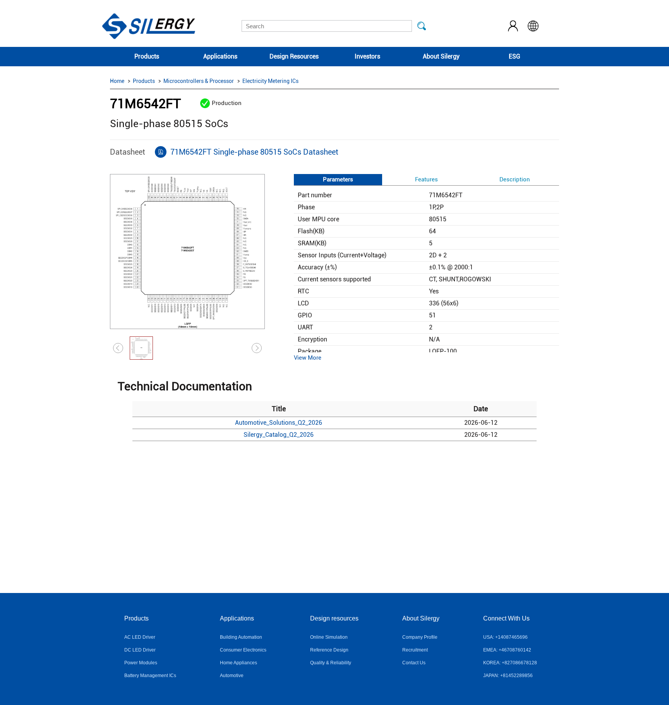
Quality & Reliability (330, 662)
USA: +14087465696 (505, 637)
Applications (220, 56)
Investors (367, 56)
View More (307, 357)
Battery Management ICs (150, 675)
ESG (514, 56)
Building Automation (241, 637)
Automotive (232, 675)
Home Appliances (238, 662)
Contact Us (413, 662)
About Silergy (441, 56)
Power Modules (140, 662)
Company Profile (419, 637)
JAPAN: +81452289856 (508, 675)
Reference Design (329, 650)
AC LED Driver (139, 637)
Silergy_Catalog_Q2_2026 (279, 434)
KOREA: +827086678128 (510, 662)
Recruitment (415, 650)
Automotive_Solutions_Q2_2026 (278, 422)
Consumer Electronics (243, 650)
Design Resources (294, 56)
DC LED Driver (140, 650)
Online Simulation (329, 637)
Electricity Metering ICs (270, 81)
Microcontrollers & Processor (198, 81)
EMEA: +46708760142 (507, 650)
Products (146, 56)
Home (117, 81)
